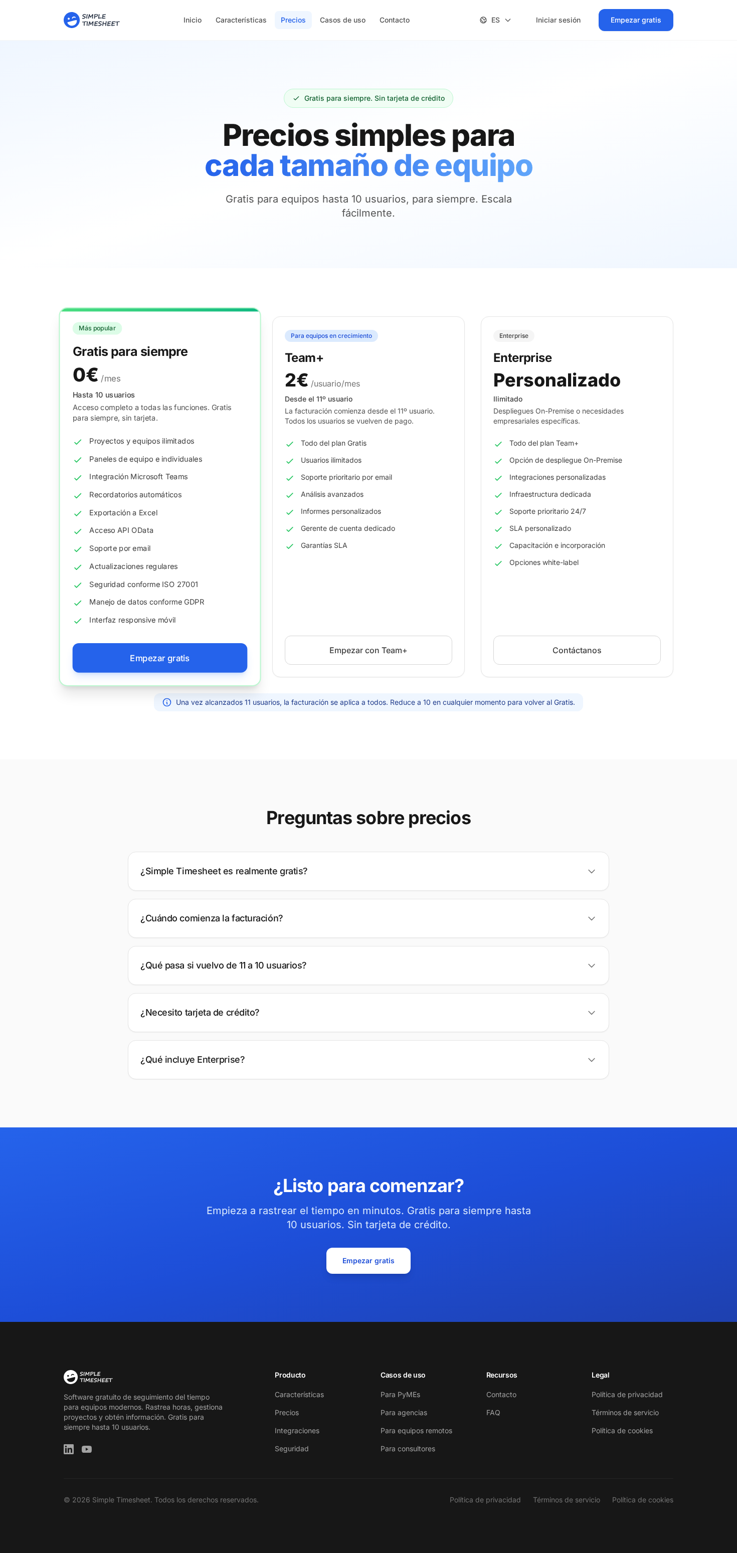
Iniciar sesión (558, 20)
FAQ (493, 1412)
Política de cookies (622, 1430)
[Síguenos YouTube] (87, 1449)
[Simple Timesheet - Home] (92, 20)
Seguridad (292, 1448)
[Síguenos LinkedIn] (69, 1449)
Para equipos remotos (416, 1430)
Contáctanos (577, 650)
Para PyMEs (400, 1394)
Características (241, 20)
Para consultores (408, 1448)
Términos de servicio (625, 1412)
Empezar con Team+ (368, 650)
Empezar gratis (636, 20)
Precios (293, 20)
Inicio (192, 20)
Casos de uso (342, 20)
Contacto (395, 20)
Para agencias (404, 1412)
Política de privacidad (627, 1394)
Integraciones (297, 1430)
